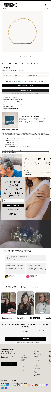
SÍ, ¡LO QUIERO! (13, 205)
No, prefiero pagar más (13, 209)
